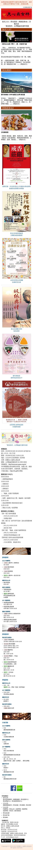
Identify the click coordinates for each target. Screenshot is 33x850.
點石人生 (5, 22)
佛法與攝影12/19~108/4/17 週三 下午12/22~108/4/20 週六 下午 (11, 645)
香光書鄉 (22, 805)
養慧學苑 (24, 809)
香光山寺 (11, 809)
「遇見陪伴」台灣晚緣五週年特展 (16, 26)
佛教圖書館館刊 (7, 805)
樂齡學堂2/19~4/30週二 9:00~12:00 (8, 651)
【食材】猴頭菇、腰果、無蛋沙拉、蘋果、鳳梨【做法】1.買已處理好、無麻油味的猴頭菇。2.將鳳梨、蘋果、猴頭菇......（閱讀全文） (16, 135)
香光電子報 (6, 815)
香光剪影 (14, 22)
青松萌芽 (28, 805)
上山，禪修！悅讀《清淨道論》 (17, 687)
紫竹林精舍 (17, 810)
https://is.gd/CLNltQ (16, 471)
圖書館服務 (16, 799)
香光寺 (11, 810)
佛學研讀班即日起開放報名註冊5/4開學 (9, 595)
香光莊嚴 (15, 805)
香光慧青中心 (25, 799)
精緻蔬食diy (23, 22)
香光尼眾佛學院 (7, 799)
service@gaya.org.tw (12, 837)
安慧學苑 (5, 810)
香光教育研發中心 (17, 801)
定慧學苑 (18, 809)
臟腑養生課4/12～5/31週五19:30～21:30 (9, 668)
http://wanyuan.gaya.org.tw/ (17, 464)
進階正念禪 (11, 708)
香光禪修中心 (7, 801)
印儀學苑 (5, 809)
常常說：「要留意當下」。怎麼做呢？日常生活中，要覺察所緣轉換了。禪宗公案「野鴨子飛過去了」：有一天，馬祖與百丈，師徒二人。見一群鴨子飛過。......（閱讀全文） (16, 99)
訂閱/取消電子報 (28, 7)
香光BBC (5, 817)
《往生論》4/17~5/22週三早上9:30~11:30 (9, 674)
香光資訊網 (6, 813)
